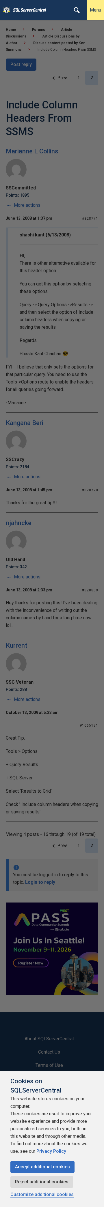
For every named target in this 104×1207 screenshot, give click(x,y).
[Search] (77, 10)
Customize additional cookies (42, 1194)
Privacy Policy (51, 1151)
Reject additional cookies (41, 1182)
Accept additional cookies (42, 1167)
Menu (95, 10)
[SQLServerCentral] (5, 10)
